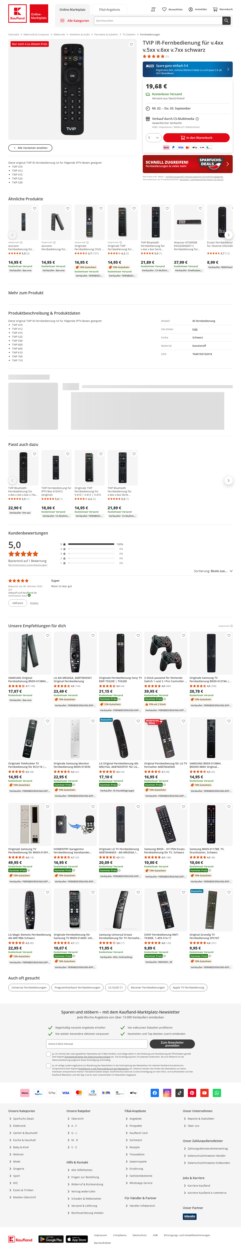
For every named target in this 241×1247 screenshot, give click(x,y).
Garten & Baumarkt (25, 1133)
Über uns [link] (193, 1126)
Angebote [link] (136, 1118)
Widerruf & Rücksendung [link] (87, 1184)
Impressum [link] (100, 1235)
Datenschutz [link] (140, 1235)
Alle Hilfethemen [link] (81, 1170)
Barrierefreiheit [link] (102, 1243)
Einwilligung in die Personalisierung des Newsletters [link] (103, 1068)
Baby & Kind (21, 1147)
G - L (74, 1133)
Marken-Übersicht (24, 1197)
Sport (16, 1176)
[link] (109, 9)
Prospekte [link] (136, 1126)
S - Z (74, 1147)
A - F (74, 1126)
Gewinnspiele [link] (138, 1161)
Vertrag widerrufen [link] (83, 1191)
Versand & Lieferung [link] (84, 1205)
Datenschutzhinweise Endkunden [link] (209, 1163)
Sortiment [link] (136, 1140)
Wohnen (18, 1154)
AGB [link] (155, 1235)
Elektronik (19, 1126)
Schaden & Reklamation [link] (86, 1198)
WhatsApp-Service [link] (141, 1183)
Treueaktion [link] (137, 1154)
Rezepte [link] (135, 1147)
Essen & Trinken (23, 1190)
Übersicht (77, 1118)
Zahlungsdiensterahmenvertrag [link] (208, 1148)
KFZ (15, 1183)
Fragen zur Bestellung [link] (85, 1177)
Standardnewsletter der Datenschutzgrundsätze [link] (87, 1056)
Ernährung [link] (136, 1168)
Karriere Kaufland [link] (199, 1185)
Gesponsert (13, 242)
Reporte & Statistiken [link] (201, 1118)
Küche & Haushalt (24, 1140)
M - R (74, 1140)
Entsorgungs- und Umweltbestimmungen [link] (187, 1235)
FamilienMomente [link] (141, 1176)
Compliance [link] (119, 1235)
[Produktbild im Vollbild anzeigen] (72, 89)
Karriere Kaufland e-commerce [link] (207, 1193)
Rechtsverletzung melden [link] (87, 1213)
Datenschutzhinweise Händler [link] (207, 1155)
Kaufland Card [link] (139, 1133)
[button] (91, 544)
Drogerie (18, 1168)
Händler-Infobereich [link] (142, 1205)
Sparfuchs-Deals (23, 1118)
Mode (16, 1161)
